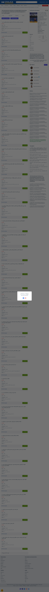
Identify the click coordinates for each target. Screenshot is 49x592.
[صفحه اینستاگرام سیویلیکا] (25, 298)
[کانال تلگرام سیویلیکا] (23, 298)
